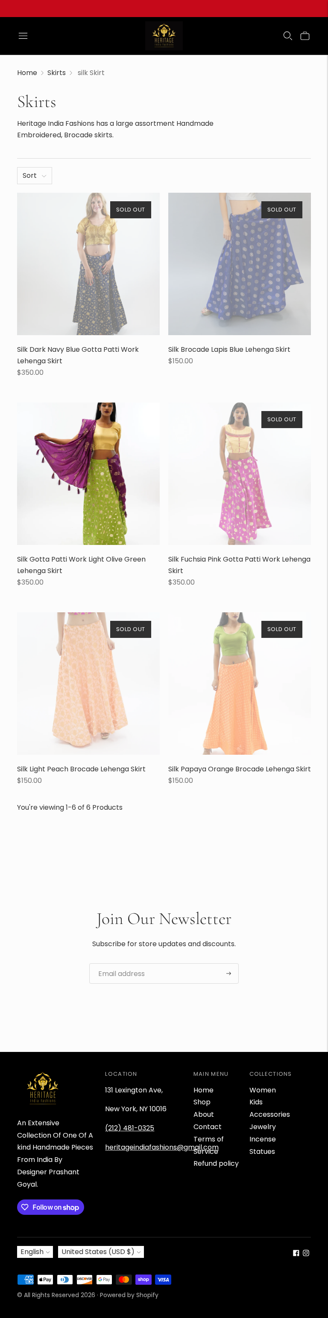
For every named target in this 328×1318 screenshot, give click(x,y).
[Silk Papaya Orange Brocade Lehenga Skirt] (239, 683)
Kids (256, 1102)
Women (262, 1090)
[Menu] (23, 35)
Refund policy (216, 1163)
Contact (207, 1127)
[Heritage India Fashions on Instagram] (306, 1254)
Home (27, 73)
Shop (202, 1102)
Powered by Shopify (129, 1295)
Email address (118, 963)
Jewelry (262, 1127)
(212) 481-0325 (129, 1128)
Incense (262, 1139)
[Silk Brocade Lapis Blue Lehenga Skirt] (239, 264)
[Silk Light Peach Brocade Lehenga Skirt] (88, 683)
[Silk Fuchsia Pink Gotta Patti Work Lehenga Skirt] (239, 474)
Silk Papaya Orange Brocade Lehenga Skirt (239, 769)
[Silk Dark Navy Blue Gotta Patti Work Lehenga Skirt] (88, 264)
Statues (262, 1151)
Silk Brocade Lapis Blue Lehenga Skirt (229, 349)
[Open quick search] (288, 35)
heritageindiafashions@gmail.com (162, 1147)
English (32, 1252)
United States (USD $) (98, 1252)
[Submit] (229, 973)
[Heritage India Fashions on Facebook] (296, 1254)
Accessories (269, 1114)
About (203, 1114)
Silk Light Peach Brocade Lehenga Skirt (81, 769)
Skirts (56, 73)
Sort (30, 175)
